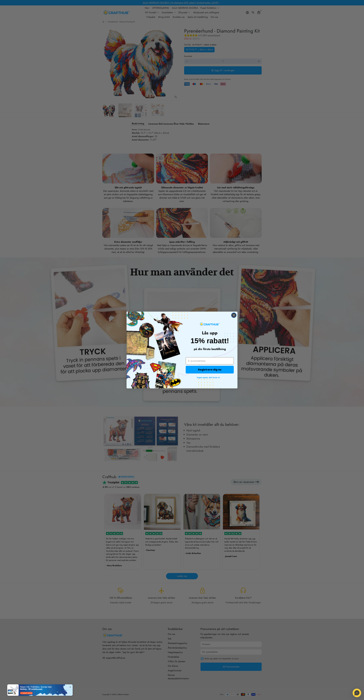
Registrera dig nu (209, 369)
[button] (357, 693)
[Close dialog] (233, 315)
